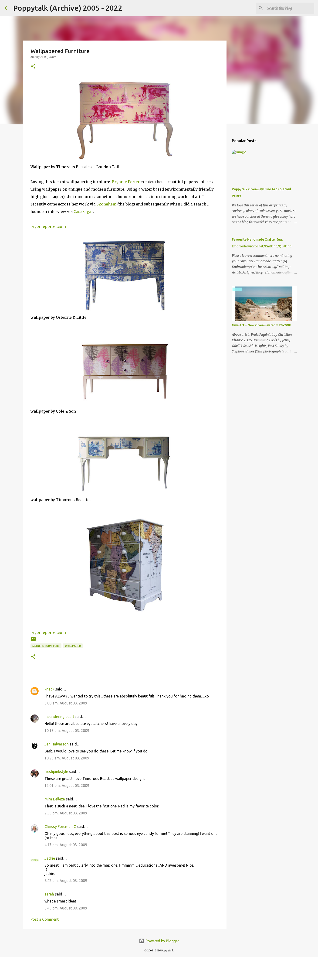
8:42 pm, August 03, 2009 (65, 880)
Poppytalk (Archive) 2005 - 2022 (67, 8)
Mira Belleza (54, 799)
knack (49, 689)
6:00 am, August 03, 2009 (65, 703)
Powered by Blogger (162, 941)
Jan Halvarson (56, 744)
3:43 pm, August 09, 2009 (65, 908)
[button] (33, 66)
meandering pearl (59, 716)
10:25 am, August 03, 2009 (66, 758)
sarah (49, 894)
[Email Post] (33, 640)
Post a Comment (44, 919)
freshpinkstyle (56, 771)
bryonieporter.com (48, 226)
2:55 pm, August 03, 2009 (65, 813)
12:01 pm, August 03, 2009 (66, 785)
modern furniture (46, 645)
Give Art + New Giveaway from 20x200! (261, 325)
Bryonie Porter (126, 181)
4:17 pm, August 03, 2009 (65, 845)
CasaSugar (83, 211)
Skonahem (106, 204)
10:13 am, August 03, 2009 (66, 730)
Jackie (49, 858)
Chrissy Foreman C (60, 826)
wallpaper (73, 645)
